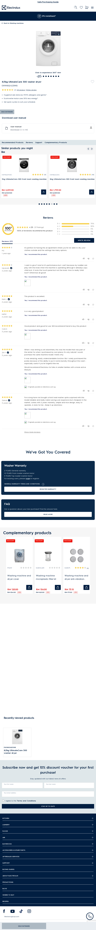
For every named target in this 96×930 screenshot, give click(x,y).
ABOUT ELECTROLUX (10, 876)
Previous (2, 16)
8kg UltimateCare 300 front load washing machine (72, 179)
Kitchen (5, 818)
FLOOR (5, 831)
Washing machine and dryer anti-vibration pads (76, 577)
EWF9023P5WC (7, 175)
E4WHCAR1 (40, 568)
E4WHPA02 (68, 568)
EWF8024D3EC (55, 175)
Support (38, 142)
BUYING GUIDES (8, 869)
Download (19, 130)
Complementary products (56, 142)
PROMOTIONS (7, 882)
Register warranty (48, 489)
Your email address (10, 793)
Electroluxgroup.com (11, 916)
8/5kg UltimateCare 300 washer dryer (15, 751)
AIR (3, 837)
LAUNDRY (6, 825)
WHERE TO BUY (8, 895)
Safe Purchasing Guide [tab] (48, 2)
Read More (48, 514)
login (28, 478)
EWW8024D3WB (10, 747)
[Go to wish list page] (81, 7)
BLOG (4, 888)
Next (92, 16)
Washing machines (14, 23)
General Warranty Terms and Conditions (22, 484)
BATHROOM (7, 844)
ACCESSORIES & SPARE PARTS (13, 850)
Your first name (9, 784)
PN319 (9, 568)
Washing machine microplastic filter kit (46, 577)
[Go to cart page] (86, 7)
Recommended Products (12, 142)
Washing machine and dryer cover (19, 577)
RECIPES (5, 901)
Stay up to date (48, 806)
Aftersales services (10, 856)
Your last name (51, 784)
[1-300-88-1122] (90, 916)
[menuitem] (11, 7)
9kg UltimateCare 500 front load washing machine (24, 179)
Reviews (29, 142)
